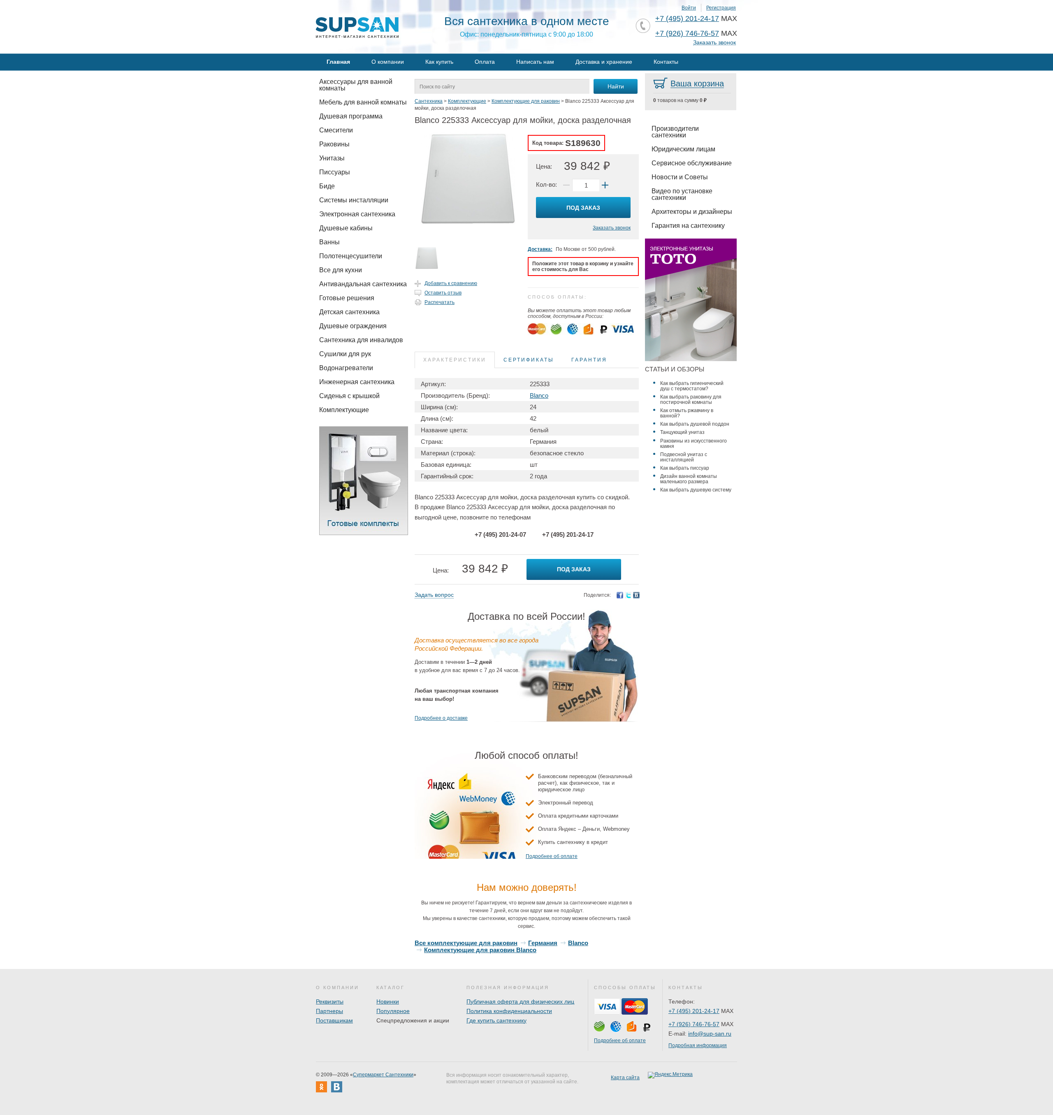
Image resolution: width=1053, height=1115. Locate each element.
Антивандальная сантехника (363, 283)
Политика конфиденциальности (509, 1011)
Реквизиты (329, 1001)
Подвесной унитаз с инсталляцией (683, 457)
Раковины (334, 144)
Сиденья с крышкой (349, 395)
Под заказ (583, 207)
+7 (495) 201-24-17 (687, 18)
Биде (327, 186)
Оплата (485, 61)
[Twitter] (628, 595)
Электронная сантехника (357, 214)
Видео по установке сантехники (682, 194)
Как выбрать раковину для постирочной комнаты (690, 399)
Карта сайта (625, 1077)
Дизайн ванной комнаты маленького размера (688, 478)
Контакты (666, 61)
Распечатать (439, 302)
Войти (689, 8)
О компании (387, 61)
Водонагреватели (346, 367)
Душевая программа (351, 116)
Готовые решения (346, 297)
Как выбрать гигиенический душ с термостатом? (692, 386)
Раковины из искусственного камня (693, 443)
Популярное (393, 1011)
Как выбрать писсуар (684, 468)
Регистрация (721, 8)
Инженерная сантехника (356, 381)
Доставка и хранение (603, 61)
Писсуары (334, 172)
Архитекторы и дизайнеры (692, 211)
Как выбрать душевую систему (695, 490)
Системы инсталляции (353, 200)
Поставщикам (334, 1020)
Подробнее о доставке (441, 718)
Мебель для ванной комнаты (363, 102)
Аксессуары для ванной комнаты (355, 85)
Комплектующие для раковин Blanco (480, 949)
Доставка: (540, 249)
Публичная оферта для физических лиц (520, 1001)
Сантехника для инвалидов (361, 339)
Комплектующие (344, 409)
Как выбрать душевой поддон (694, 424)
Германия (542, 942)
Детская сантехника (349, 311)
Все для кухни (340, 270)
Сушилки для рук (345, 353)
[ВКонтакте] (636, 595)
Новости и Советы (680, 177)
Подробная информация (697, 1045)
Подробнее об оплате (552, 856)
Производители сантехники (675, 132)
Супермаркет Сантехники (383, 1075)
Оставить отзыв (443, 293)
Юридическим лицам (683, 149)
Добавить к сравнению (450, 283)
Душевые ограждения (353, 325)
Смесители (336, 130)
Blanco (539, 395)
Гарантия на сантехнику (688, 225)
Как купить (439, 61)
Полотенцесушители (350, 256)
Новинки (387, 1001)
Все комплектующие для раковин (466, 942)
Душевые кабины (346, 228)
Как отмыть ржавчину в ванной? (686, 413)
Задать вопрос (434, 594)
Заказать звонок (714, 42)
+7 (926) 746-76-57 (687, 33)
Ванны (329, 242)
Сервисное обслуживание (692, 163)
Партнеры (329, 1011)
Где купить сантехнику (496, 1020)
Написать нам (535, 61)
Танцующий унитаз (682, 432)
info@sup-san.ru (709, 1033)
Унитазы (332, 158)
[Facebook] (620, 595)
